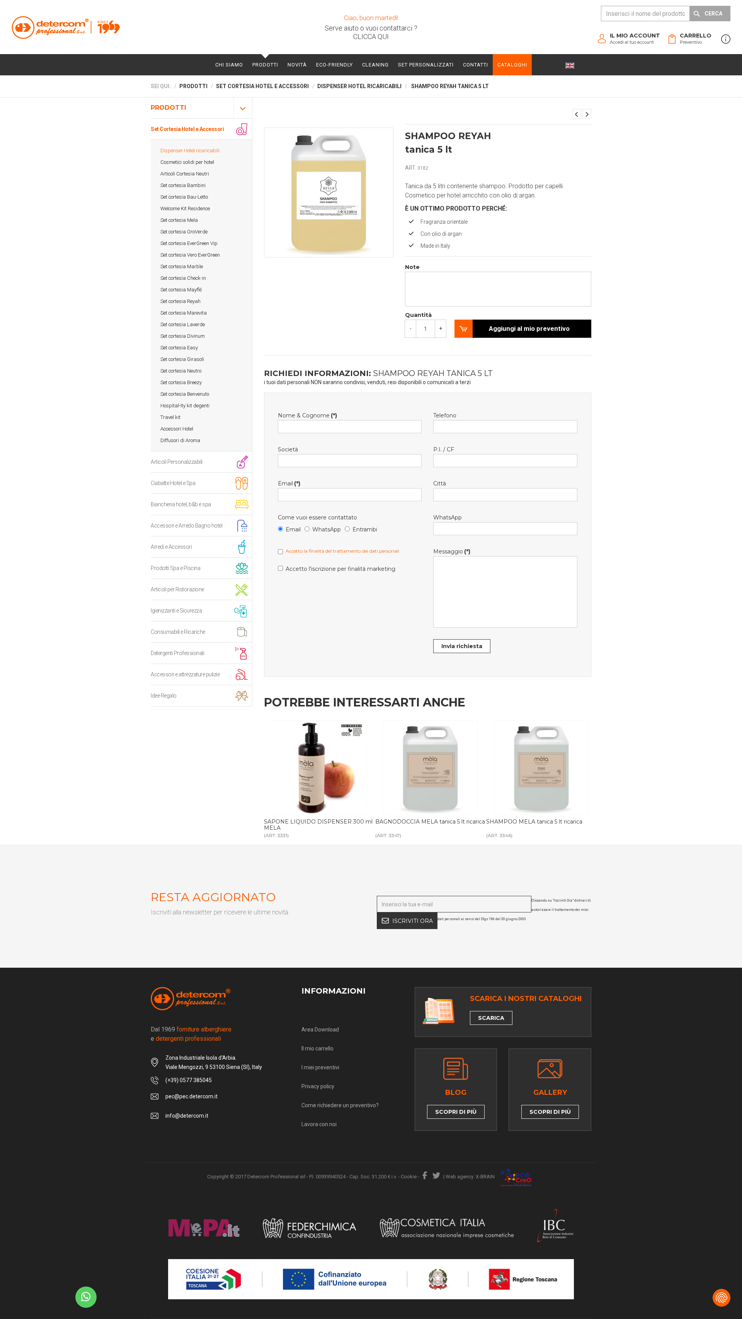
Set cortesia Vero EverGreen (190, 255)
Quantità (418, 314)
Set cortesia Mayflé (181, 290)
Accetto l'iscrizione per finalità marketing (340, 568)
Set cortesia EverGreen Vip (189, 243)
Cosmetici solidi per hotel (187, 162)
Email (289, 483)
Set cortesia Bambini (183, 185)
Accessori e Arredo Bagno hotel (186, 525)
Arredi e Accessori (171, 547)
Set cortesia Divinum (182, 336)
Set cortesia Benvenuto (184, 394)
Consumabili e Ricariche (178, 632)
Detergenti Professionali (177, 653)
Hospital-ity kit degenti (184, 405)
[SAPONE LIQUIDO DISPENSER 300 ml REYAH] (576, 114)
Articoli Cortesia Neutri (184, 174)
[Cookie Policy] (721, 1298)
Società (288, 449)
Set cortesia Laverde (182, 324)
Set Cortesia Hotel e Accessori (187, 129)
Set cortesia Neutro (180, 371)
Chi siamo (229, 65)
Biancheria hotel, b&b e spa (181, 504)
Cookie (409, 1176)
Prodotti (265, 65)
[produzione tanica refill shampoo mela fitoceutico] (541, 767)
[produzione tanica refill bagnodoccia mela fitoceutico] (430, 767)
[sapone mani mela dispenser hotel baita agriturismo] (319, 767)
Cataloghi (512, 65)
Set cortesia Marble (181, 266)
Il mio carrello (317, 1048)
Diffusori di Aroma (180, 440)
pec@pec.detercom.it (191, 1096)
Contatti (475, 65)
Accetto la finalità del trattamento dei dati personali (342, 551)
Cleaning (375, 65)
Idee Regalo (164, 696)
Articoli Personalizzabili (177, 462)
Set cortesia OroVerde (184, 232)
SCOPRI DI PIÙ (456, 1111)
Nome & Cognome (307, 415)
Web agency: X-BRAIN (470, 1176)
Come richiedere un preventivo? (340, 1105)
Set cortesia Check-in (183, 278)
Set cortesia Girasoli (182, 359)
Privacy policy (317, 1086)
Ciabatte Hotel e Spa (173, 483)
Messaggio (451, 551)
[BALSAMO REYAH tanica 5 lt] (586, 114)
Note (412, 267)
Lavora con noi (319, 1124)
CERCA (713, 13)
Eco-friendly (334, 65)
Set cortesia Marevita (183, 313)
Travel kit (170, 417)
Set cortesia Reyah (180, 301)
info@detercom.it (186, 1116)
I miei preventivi (320, 1067)
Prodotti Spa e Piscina (175, 568)
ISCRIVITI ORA (412, 920)
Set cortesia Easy (179, 348)
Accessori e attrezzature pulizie (185, 674)
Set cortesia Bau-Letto (184, 197)
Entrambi (364, 529)
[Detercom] (66, 27)
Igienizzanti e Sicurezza (176, 611)
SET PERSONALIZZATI (426, 65)
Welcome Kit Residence (185, 208)
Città (439, 483)
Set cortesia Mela (179, 220)
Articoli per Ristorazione (177, 589)
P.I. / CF (443, 449)
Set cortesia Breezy (181, 382)
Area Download (320, 1029)
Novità (297, 65)
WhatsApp (326, 529)
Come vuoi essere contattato (317, 517)
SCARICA (491, 1017)
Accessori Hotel (176, 429)
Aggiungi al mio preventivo (529, 328)
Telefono (444, 415)
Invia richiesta (461, 646)
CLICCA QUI (371, 36)
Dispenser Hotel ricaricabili (190, 150)
